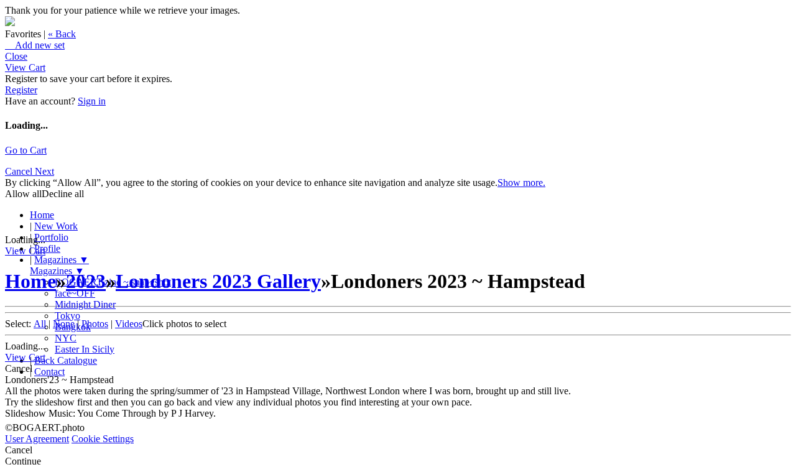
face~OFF (75, 293)
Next (44, 171)
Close (16, 56)
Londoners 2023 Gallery (218, 281)
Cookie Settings (103, 438)
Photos (94, 323)
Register (21, 90)
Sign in (92, 101)
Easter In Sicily (84, 349)
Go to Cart (26, 150)
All (40, 323)
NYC (65, 338)
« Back (62, 34)
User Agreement (37, 438)
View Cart (25, 67)
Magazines (61, 259)
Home (42, 215)
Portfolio (51, 237)
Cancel (20, 171)
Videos (128, 323)
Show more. (521, 182)
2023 (86, 281)
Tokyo (67, 315)
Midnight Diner (85, 304)
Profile (47, 248)
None (64, 323)
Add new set (35, 45)
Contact (49, 371)
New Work (56, 226)
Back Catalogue (65, 360)
